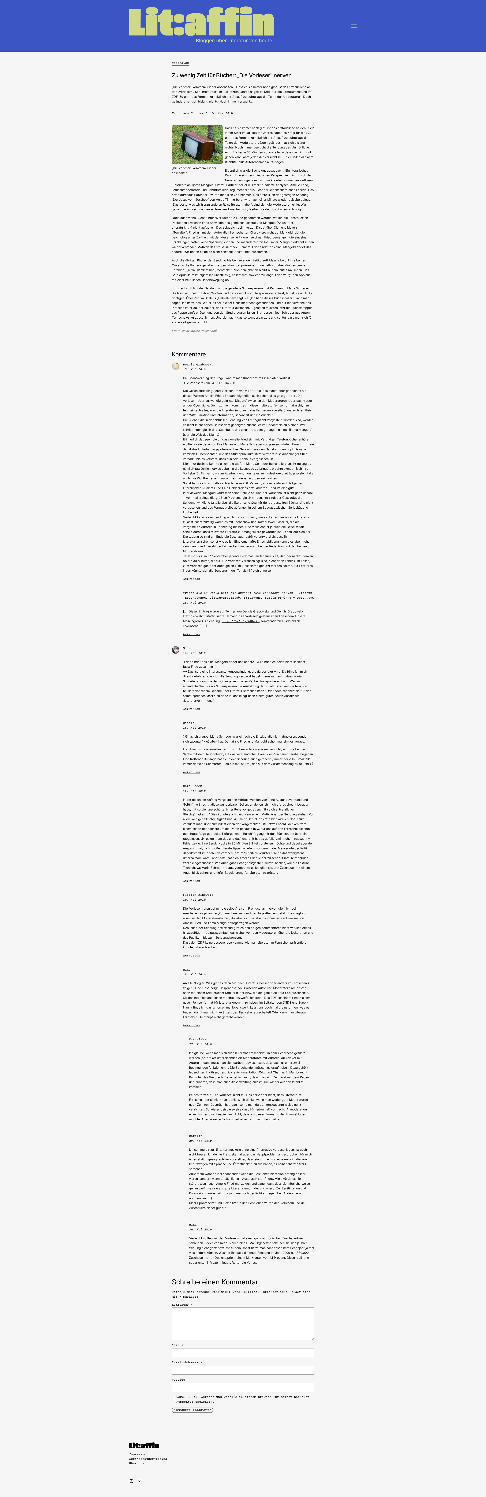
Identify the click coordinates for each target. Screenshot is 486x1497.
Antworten (191, 579)
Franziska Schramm (188, 113)
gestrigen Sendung (295, 195)
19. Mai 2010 (194, 900)
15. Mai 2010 (194, 369)
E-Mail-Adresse (187, 1362)
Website (178, 1380)
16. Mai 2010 (194, 653)
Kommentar (182, 1305)
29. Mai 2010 (200, 1141)
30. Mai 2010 (200, 1229)
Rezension (180, 63)
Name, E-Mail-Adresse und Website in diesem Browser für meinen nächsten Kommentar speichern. (242, 1399)
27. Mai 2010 (200, 1044)
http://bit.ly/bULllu (241, 621)
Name (177, 1345)
